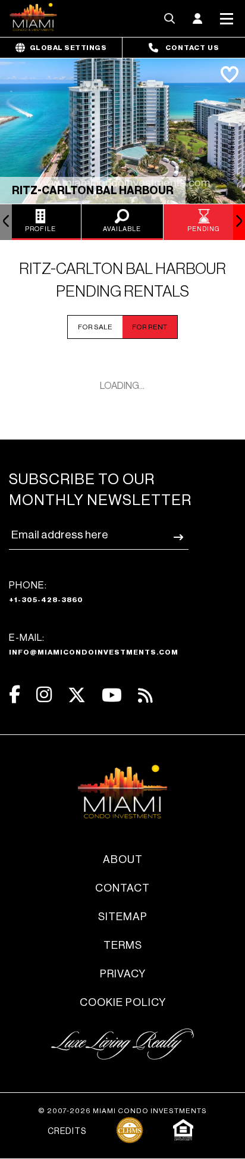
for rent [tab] (149, 327)
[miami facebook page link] (14, 695)
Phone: (46, 592)
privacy (123, 973)
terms (122, 945)
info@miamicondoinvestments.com (93, 652)
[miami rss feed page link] (145, 694)
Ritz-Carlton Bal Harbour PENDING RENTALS (122, 280)
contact (122, 888)
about (123, 859)
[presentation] (6, 222)
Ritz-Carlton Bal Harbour (93, 190)
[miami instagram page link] (44, 695)
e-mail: (93, 644)
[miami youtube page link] (112, 695)
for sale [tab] (95, 327)
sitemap (122, 916)
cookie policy (123, 1002)
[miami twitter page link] (77, 695)
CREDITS (67, 1131)
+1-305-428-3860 (46, 599)
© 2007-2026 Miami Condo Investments (122, 1110)
